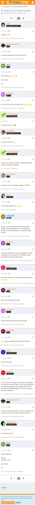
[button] (2, 2)
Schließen (18, 502)
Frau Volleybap (7, 13)
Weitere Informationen (8, 502)
